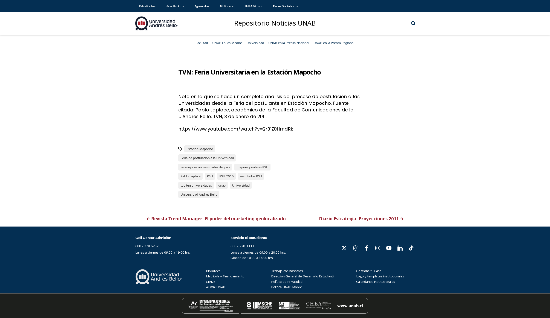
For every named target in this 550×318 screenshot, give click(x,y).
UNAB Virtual (253, 6)
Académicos (175, 6)
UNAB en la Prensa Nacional (288, 43)
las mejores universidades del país (205, 167)
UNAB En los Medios (227, 43)
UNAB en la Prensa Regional (333, 43)
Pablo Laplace (190, 176)
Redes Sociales (284, 6)
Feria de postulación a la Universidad (207, 158)
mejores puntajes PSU (252, 167)
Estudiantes (147, 6)
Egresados (201, 6)
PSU (210, 176)
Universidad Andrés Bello (198, 194)
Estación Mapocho (199, 149)
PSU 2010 (226, 176)
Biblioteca (227, 6)
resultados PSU (251, 176)
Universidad (255, 43)
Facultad (202, 43)
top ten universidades (196, 185)
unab (222, 185)
